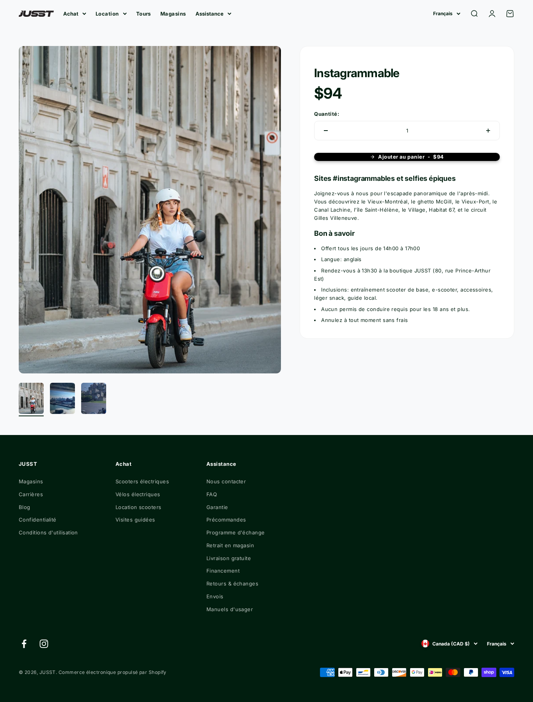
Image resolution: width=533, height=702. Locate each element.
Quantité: (326, 113)
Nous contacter (226, 481)
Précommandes (226, 519)
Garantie (217, 507)
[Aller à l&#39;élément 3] (93, 399)
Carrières (31, 494)
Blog (24, 507)
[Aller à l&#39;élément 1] (31, 399)
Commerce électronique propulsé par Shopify (113, 672)
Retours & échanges (232, 583)
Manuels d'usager (229, 609)
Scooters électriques (142, 481)
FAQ (211, 494)
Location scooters (138, 507)
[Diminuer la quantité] (325, 130)
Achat (70, 14)
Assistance (209, 14)
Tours (143, 14)
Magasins (173, 14)
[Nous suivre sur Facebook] (24, 643)
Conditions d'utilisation (48, 532)
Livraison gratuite (228, 558)
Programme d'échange (235, 532)
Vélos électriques (137, 494)
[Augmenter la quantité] (488, 130)
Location (107, 14)
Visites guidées (135, 519)
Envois (215, 596)
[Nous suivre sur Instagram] (44, 643)
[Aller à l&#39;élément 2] (62, 399)
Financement (223, 571)
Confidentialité (38, 519)
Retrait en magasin (230, 545)
